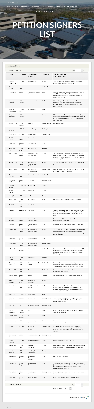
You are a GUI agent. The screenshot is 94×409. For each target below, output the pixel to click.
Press (59, 7)
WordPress (87, 407)
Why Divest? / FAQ (48, 7)
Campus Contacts (70, 7)
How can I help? (12, 7)
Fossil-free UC (11, 2)
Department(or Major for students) (32, 76)
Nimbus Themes (74, 407)
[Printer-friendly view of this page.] (87, 62)
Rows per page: (57, 388)
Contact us (48, 11)
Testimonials (36, 11)
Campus (23, 74)
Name (13, 74)
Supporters (25, 7)
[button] (82, 70)
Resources (35, 7)
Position (46, 74)
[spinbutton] (78, 70)
